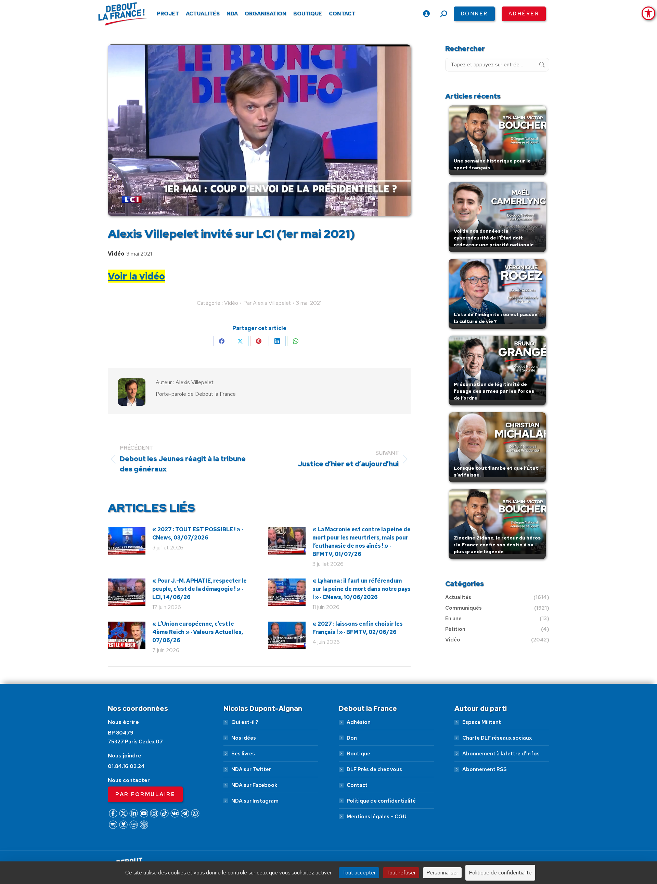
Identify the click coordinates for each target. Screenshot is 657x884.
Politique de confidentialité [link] (381, 800)
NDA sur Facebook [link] (254, 785)
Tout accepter (359, 872)
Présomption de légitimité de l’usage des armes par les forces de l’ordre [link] (494, 391)
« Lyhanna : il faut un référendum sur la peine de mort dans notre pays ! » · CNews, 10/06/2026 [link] (361, 589)
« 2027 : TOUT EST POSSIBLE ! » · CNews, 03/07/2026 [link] (197, 533)
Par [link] (267, 303)
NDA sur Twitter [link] (251, 769)
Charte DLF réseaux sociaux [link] (497, 737)
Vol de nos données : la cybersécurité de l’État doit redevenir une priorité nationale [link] (494, 238)
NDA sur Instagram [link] (255, 800)
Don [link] (352, 737)
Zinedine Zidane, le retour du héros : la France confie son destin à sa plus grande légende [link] (497, 545)
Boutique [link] (358, 753)
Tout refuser (401, 872)
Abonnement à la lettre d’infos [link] (501, 753)
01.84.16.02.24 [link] (126, 766)
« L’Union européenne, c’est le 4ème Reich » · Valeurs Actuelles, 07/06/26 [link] (197, 632)
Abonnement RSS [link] (484, 769)
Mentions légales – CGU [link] (377, 816)
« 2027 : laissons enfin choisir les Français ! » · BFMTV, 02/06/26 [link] (357, 628)
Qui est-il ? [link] (244, 722)
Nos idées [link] (243, 737)
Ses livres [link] (243, 753)
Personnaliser (442, 872)
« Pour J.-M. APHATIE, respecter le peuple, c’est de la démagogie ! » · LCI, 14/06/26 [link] (199, 589)
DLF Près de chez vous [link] (374, 769)
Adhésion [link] (359, 722)
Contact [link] (357, 785)
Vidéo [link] (116, 253)
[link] (648, 13)
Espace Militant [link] (481, 722)
